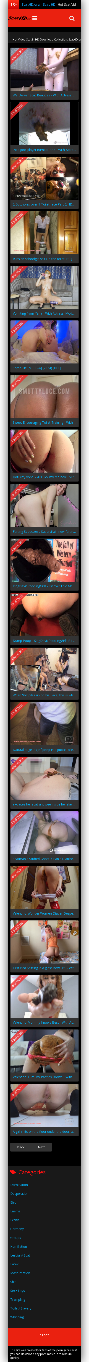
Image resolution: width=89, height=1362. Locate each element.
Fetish (14, 1220)
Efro (13, 1202)
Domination (19, 1185)
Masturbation (20, 1273)
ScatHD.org (19, 18)
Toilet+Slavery (20, 1308)
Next (41, 1147)
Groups (15, 1237)
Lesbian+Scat (20, 1255)
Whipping (17, 1317)
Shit (13, 1282)
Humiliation (18, 1246)
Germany (17, 1229)
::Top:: (44, 1335)
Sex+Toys (17, 1290)
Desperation (19, 1193)
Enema (15, 1211)
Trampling (17, 1299)
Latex (14, 1264)
